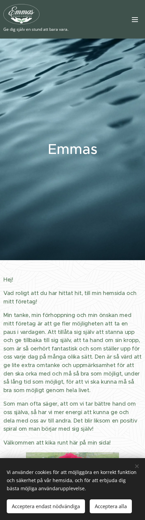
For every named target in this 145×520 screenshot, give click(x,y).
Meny (135, 19)
